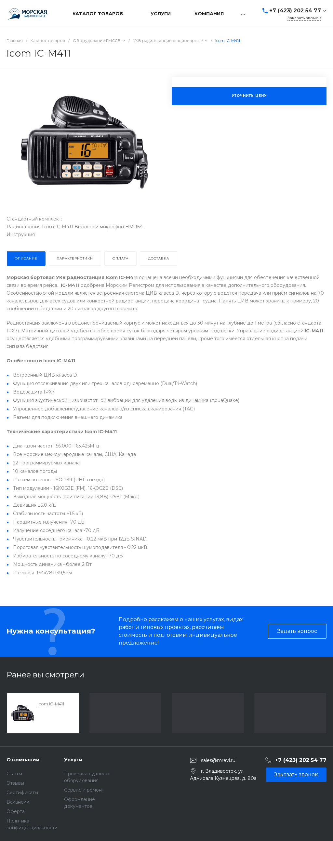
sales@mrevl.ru (218, 760)
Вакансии (18, 802)
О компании (23, 759)
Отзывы (15, 783)
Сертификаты (22, 792)
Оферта (16, 811)
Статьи (14, 774)
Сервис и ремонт (84, 790)
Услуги (73, 759)
